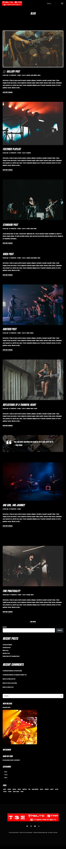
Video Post (8, 254)
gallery (28, 75)
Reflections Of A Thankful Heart (19, 405)
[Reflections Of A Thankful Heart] (33, 380)
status (5, 791)
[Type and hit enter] (55, 3)
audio (28, 333)
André (4, 679)
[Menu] (62, 3)
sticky (28, 228)
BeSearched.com (43, 832)
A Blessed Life (11, 679)
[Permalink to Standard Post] (33, 199)
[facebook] (27, 826)
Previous (9, 49)
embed (28, 258)
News (19, 75)
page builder (34, 75)
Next (57, 49)
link (29, 789)
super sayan (33, 228)
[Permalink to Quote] (33, 443)
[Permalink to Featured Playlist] (33, 123)
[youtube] (35, 826)
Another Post (9, 329)
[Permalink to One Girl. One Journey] (33, 481)
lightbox (24, 789)
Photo (19, 153)
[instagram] (31, 826)
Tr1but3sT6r (13, 75)
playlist (29, 153)
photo (39, 75)
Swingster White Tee (21, 675)
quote (51, 789)
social (35, 408)
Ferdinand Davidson (8, 671)
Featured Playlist (12, 149)
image (28, 594)
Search (5, 627)
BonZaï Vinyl (18, 671)
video (39, 258)
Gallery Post (13, 71)
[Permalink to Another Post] (33, 304)
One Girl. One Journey (14, 505)
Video (19, 258)
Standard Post (10, 225)
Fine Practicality (11, 591)
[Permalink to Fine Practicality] (33, 566)
